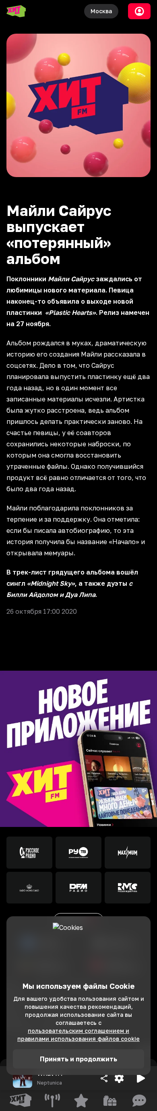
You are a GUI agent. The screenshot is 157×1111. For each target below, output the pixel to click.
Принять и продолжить (78, 1059)
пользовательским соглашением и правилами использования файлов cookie (78, 1034)
